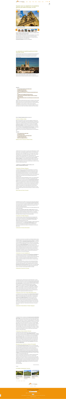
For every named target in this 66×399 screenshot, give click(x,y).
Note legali (39, 397)
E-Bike (33, 1)
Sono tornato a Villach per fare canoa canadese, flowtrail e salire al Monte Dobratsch (35, 376)
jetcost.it (19, 103)
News (42, 1)
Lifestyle (39, 1)
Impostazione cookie (33, 387)
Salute (36, 1)
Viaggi (30, 1)
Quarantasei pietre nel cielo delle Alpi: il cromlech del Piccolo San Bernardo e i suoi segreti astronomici (27, 377)
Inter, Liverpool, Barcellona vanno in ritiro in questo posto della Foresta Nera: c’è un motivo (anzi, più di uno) (19, 376)
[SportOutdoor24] (33, 383)
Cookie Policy (31, 397)
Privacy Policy (28, 397)
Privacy (0, 395)
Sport (27, 1)
